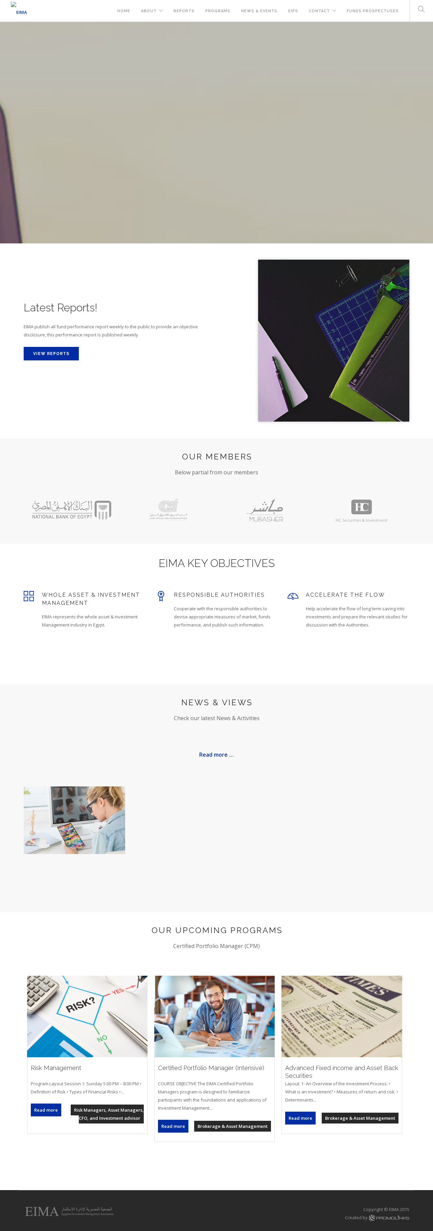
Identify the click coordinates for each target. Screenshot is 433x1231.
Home (123, 11)
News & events (259, 11)
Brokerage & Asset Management (233, 1126)
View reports (51, 353)
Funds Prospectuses (373, 11)
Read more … (216, 754)
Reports (184, 11)
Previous (9, 133)
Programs (217, 11)
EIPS (293, 11)
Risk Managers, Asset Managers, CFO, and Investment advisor (109, 1114)
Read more (46, 1110)
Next (423, 133)
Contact (319, 11)
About (149, 11)
